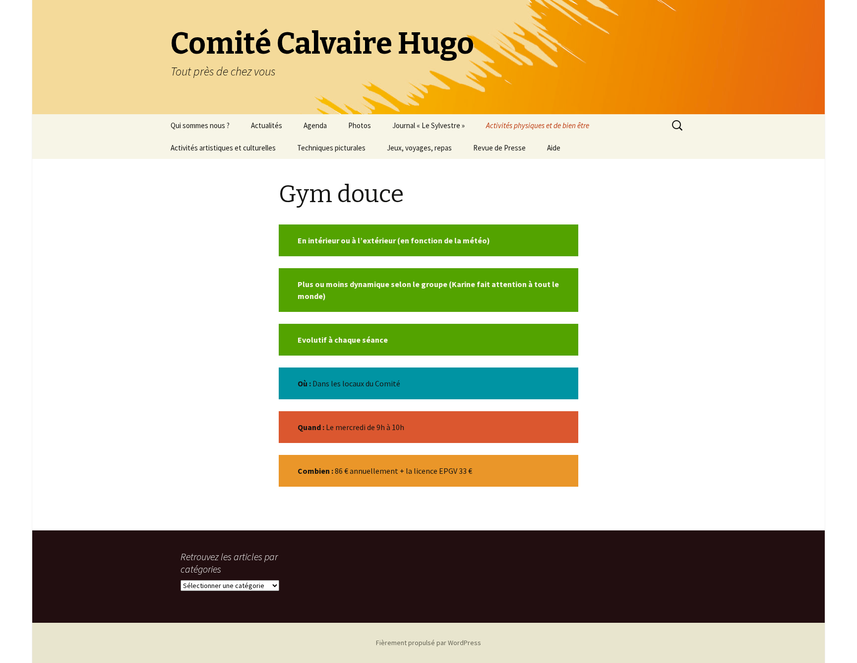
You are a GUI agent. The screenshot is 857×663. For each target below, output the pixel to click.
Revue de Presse (499, 147)
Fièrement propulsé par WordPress (428, 642)
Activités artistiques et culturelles (223, 147)
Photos (359, 125)
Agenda (315, 125)
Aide (553, 147)
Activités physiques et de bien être (537, 125)
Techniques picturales (331, 147)
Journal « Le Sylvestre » (428, 125)
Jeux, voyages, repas (419, 147)
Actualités (266, 125)
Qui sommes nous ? (200, 125)
